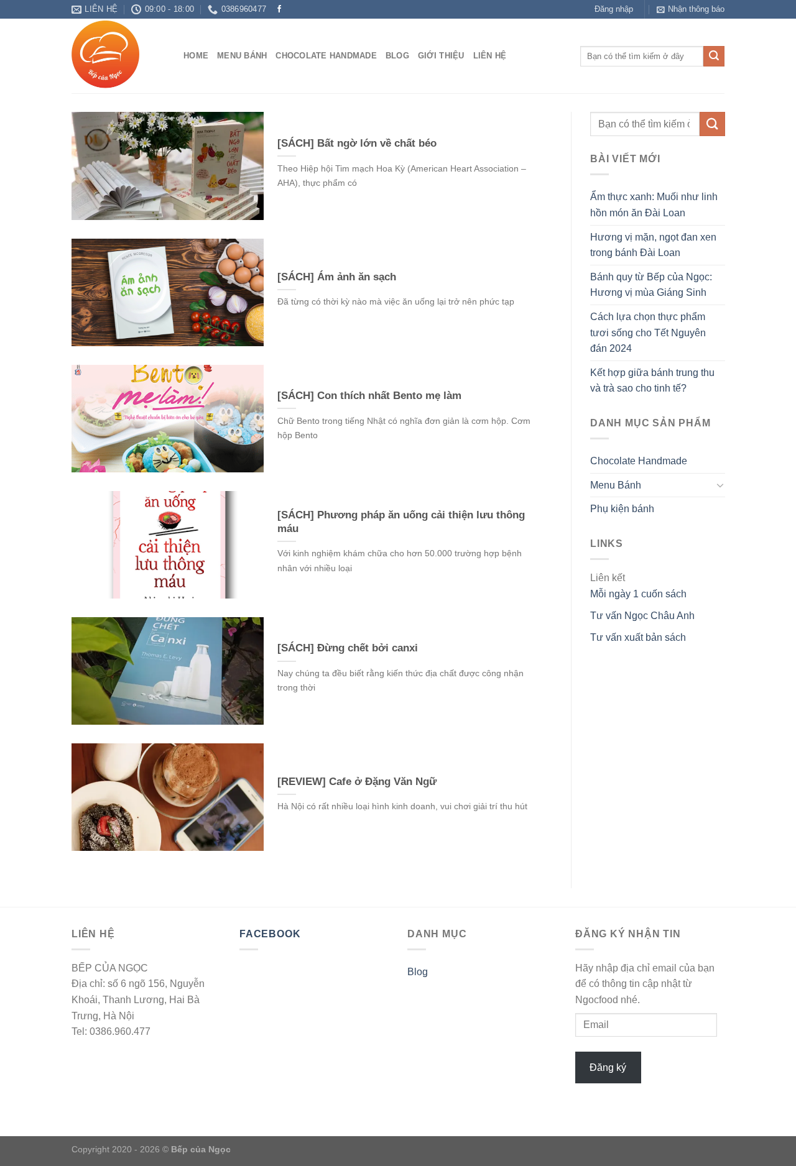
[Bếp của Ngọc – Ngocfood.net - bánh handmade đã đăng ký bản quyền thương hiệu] (118, 56)
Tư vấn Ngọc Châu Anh (642, 615)
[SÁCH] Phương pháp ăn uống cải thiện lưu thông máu (401, 522)
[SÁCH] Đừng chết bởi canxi (347, 648)
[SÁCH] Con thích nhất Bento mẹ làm (369, 396)
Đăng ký (608, 1067)
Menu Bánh (242, 55)
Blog (397, 55)
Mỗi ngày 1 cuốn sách (638, 594)
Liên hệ (490, 55)
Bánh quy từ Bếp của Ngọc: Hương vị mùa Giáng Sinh (651, 285)
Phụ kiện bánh (622, 509)
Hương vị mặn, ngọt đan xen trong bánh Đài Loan (653, 245)
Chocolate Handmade (326, 55)
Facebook (269, 934)
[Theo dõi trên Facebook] (279, 9)
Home (195, 55)
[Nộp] (713, 56)
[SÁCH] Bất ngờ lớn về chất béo (357, 143)
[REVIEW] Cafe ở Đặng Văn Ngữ (357, 781)
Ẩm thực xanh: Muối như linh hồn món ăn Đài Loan (654, 205)
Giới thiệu (441, 55)
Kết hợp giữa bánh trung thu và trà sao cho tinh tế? (652, 380)
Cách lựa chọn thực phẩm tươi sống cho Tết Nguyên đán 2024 (648, 332)
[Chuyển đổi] (719, 485)
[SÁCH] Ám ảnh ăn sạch (336, 277)
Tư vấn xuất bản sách (638, 637)
